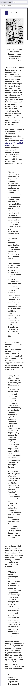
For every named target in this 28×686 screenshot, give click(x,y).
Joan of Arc (14, 13)
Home (9, 5)
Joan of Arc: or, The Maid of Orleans (14, 142)
